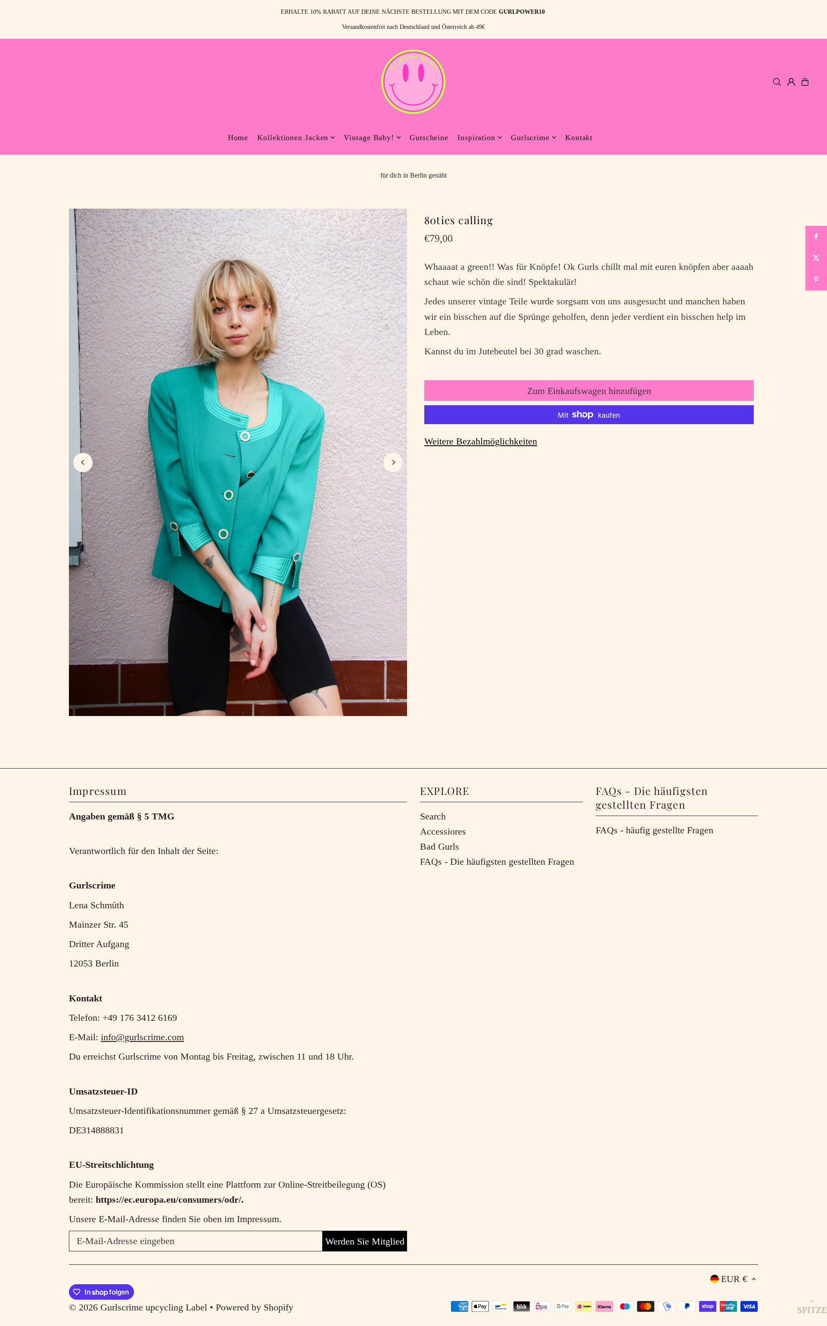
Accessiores (443, 831)
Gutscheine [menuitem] (429, 137)
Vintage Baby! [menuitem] (369, 137)
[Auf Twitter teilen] (816, 258)
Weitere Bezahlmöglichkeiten (480, 441)
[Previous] (83, 462)
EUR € (734, 1278)
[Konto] (791, 82)
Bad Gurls (439, 846)
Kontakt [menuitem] (579, 137)
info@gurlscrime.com (142, 1037)
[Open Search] (777, 82)
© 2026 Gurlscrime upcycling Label (138, 1307)
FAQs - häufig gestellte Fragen (654, 830)
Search (433, 816)
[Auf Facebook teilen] (816, 236)
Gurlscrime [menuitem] (530, 137)
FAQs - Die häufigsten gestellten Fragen (497, 861)
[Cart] (805, 82)
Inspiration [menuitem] (476, 137)
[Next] (393, 462)
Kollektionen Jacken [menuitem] (292, 137)
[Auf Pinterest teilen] (816, 280)
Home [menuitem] (238, 137)
